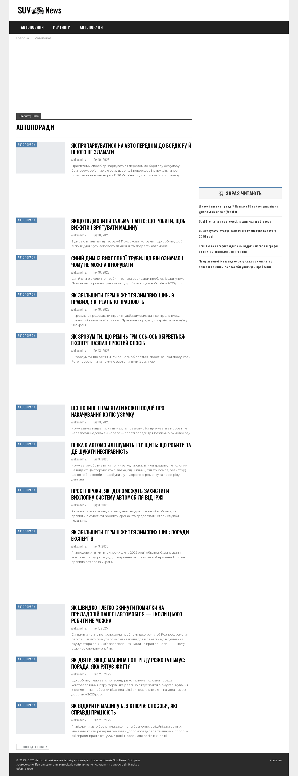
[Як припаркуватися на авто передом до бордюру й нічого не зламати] (40, 157)
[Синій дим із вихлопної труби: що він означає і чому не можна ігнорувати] (40, 270)
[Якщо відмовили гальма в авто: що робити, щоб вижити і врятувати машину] (40, 233)
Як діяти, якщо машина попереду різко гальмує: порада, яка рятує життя (128, 663)
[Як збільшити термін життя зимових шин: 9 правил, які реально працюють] (40, 307)
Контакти (276, 760)
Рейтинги (62, 27)
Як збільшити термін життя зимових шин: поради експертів (130, 535)
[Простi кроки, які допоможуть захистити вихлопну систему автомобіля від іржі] (40, 503)
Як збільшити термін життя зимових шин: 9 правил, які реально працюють (122, 298)
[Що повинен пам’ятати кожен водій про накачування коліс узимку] (40, 420)
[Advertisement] (149, 75)
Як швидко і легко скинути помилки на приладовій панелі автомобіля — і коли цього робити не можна (126, 614)
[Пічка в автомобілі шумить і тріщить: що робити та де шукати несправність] (40, 457)
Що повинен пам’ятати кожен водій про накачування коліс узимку (117, 411)
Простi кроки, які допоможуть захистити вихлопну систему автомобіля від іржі (120, 494)
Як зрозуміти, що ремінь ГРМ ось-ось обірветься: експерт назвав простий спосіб (128, 340)
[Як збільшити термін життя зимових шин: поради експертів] (40, 544)
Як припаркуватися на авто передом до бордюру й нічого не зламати (131, 149)
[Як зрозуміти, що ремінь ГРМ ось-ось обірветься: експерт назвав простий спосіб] (40, 348)
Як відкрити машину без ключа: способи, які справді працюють (124, 709)
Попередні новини (34, 747)
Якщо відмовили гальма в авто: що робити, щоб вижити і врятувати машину (128, 224)
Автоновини (32, 27)
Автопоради (91, 27)
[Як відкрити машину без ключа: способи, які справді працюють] (40, 718)
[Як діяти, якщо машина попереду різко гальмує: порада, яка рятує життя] (40, 672)
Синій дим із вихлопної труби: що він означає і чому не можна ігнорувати (127, 261)
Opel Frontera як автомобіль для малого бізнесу (235, 221)
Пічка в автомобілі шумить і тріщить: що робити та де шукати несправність (131, 448)
